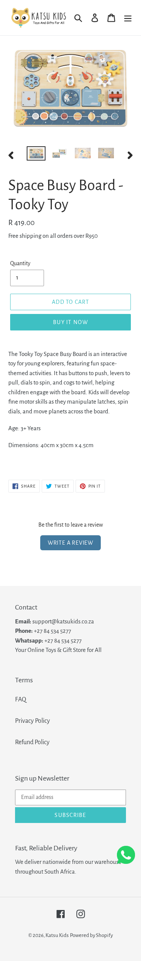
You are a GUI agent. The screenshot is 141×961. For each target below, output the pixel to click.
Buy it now (70, 322)
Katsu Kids (57, 935)
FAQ (20, 699)
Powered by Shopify (91, 935)
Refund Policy (32, 742)
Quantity (20, 263)
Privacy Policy (32, 721)
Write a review (70, 543)
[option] (36, 154)
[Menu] (128, 18)
